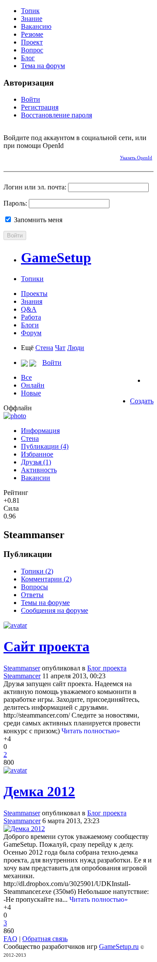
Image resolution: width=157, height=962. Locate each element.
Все (26, 377)
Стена (44, 347)
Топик (30, 10)
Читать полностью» (90, 731)
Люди (75, 347)
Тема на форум (43, 65)
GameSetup (56, 257)
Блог (28, 58)
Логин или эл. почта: (34, 187)
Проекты (34, 293)
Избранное (37, 454)
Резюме (32, 34)
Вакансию (36, 26)
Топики (32, 278)
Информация (40, 430)
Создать (142, 401)
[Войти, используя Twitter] (40, 156)
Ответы (32, 594)
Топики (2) (37, 571)
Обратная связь (45, 938)
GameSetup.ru (119, 946)
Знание (31, 18)
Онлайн (32, 385)
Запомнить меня (37, 219)
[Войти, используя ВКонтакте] (25, 156)
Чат (60, 347)
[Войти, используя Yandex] (71, 156)
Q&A (29, 309)
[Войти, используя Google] (56, 156)
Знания (31, 301)
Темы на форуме (45, 602)
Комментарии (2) (46, 579)
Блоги (30, 325)
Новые (31, 393)
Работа (31, 317)
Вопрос (32, 50)
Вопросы (34, 587)
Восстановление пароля (56, 115)
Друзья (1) (36, 462)
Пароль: (15, 203)
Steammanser (21, 668)
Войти (30, 99)
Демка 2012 (39, 791)
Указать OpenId (136, 157)
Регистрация (39, 107)
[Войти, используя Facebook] (10, 156)
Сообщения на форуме (54, 610)
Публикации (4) (44, 446)
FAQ (10, 938)
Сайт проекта (46, 646)
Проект (32, 42)
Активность (39, 470)
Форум (31, 333)
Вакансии (35, 477)
